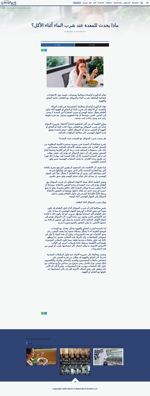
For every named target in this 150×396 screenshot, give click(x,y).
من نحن (85, 2)
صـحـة (8, 8)
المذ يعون (127, 2)
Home (3, 8)
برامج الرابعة (118, 2)
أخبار (94, 2)
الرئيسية (135, 2)
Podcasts (101, 2)
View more (41, 357)
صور (90, 2)
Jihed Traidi (69, 32)
